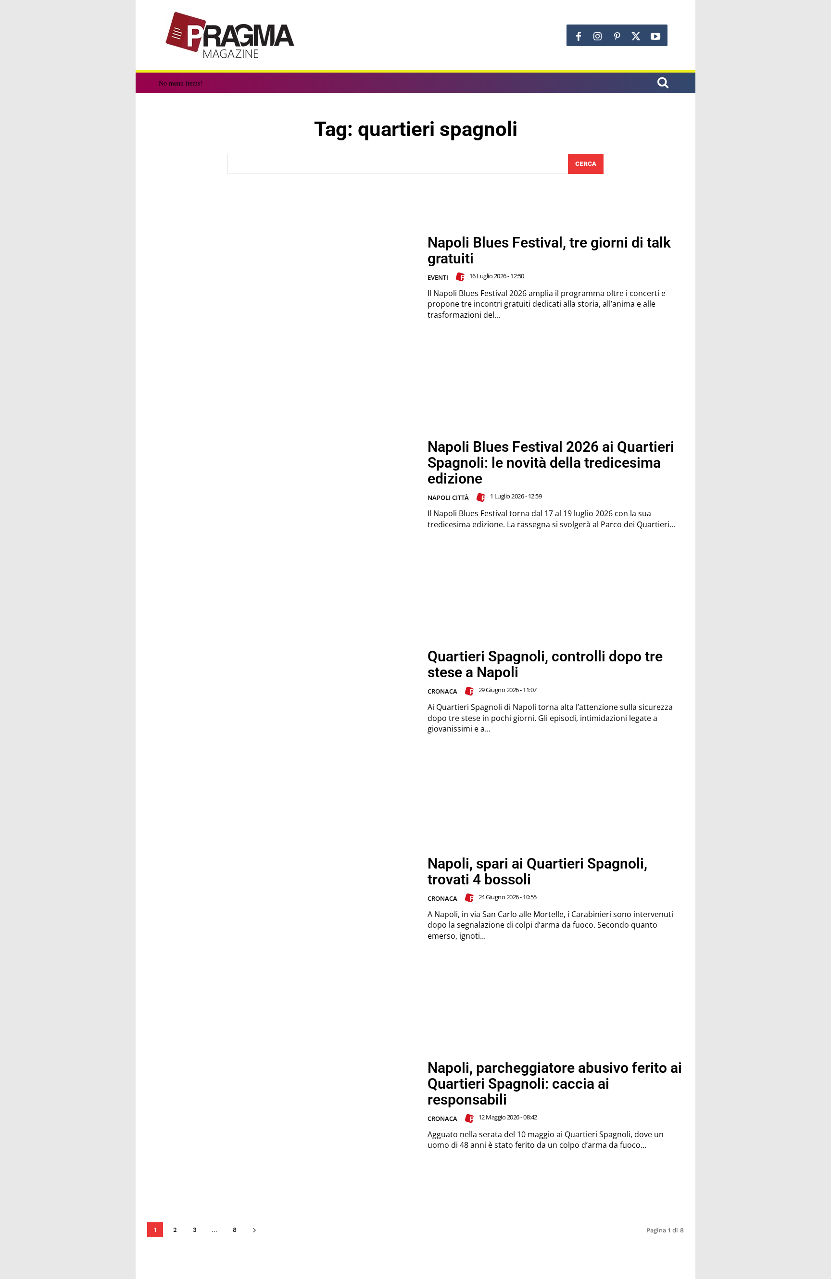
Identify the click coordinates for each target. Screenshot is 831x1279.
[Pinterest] (617, 36)
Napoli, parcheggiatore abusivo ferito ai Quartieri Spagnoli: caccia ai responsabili (555, 1083)
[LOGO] (231, 35)
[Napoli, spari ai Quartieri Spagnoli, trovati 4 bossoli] (281, 899)
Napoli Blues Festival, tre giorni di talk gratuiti (549, 250)
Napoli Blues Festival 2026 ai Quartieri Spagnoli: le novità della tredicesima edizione (551, 462)
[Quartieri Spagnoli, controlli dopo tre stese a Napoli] (281, 691)
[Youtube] (655, 36)
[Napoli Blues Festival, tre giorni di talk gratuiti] (281, 278)
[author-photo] (461, 277)
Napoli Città (448, 497)
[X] (636, 36)
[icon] (662, 83)
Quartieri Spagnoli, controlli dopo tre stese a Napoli (545, 664)
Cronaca (442, 691)
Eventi (438, 277)
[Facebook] (578, 36)
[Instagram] (598, 36)
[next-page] (254, 1229)
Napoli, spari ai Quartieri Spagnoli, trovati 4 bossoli (537, 871)
